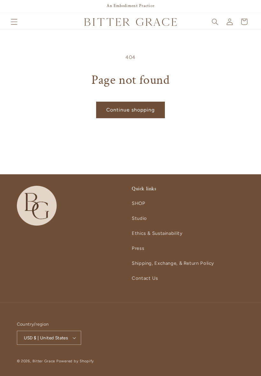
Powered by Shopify (75, 361)
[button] (14, 21)
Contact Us (145, 278)
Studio (139, 218)
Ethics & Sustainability (157, 233)
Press (138, 248)
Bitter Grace (43, 361)
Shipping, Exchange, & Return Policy (173, 263)
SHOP (138, 203)
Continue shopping (130, 110)
